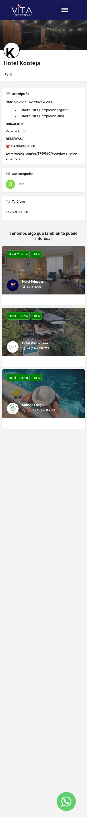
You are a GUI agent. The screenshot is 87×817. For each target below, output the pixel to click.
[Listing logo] (11, 50)
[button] (64, 9)
